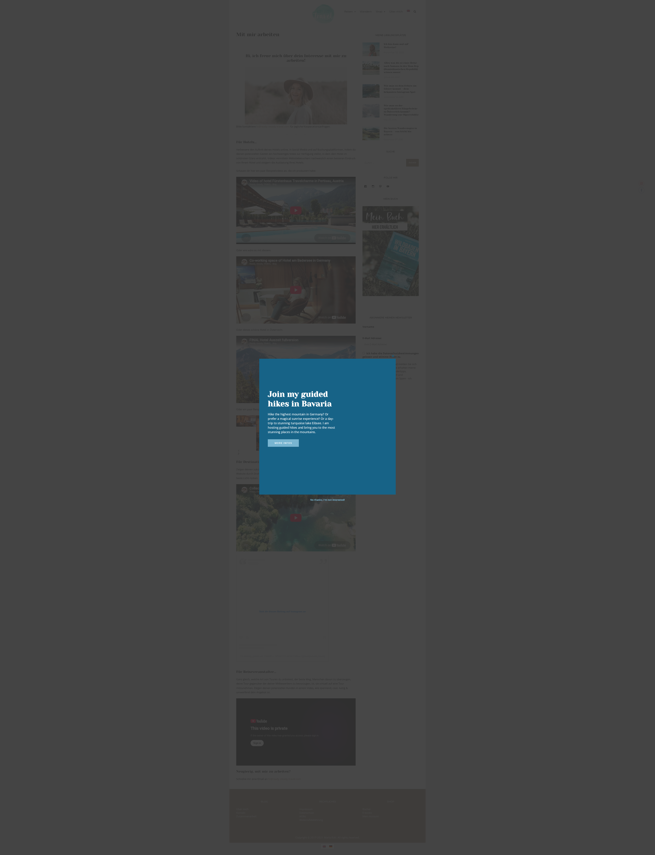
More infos (283, 443)
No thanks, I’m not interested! (327, 499)
